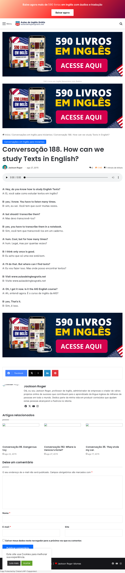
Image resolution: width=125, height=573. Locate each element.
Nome (6, 513)
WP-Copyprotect (30, 571)
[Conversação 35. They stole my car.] (104, 433)
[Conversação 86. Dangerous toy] (20, 433)
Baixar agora (62, 12)
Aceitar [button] (26, 563)
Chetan (18, 571)
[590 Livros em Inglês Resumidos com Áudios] (62, 54)
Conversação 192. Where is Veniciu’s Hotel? (60, 448)
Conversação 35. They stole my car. (102, 448)
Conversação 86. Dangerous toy (19, 448)
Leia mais (14, 563)
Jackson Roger (15, 167)
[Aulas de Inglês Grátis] (29, 23)
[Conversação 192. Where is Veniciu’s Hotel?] (62, 433)
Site (67, 527)
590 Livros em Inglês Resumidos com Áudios (62, 81)
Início (7, 134)
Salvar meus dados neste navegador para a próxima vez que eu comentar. (43, 540)
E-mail (6, 527)
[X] (30, 406)
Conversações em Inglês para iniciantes (32, 134)
